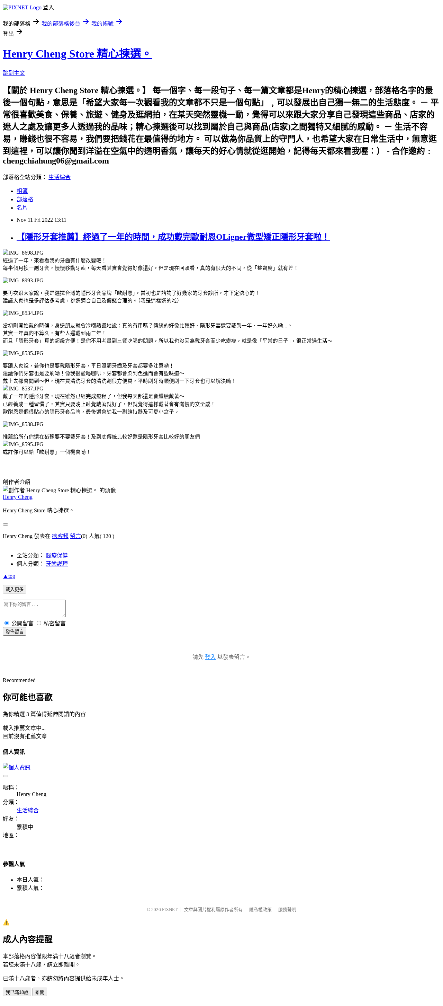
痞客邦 (60, 536)
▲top (9, 576)
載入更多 (15, 589)
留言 (75, 536)
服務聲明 (287, 909)
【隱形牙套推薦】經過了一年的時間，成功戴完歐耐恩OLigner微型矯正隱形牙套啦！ (173, 236)
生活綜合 (59, 177)
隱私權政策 (260, 909)
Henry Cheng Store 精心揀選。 (77, 53)
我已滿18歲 (17, 992)
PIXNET (170, 909)
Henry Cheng (18, 497)
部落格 (25, 199)
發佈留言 (15, 631)
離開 (39, 992)
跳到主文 (14, 73)
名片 (22, 208)
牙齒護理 (57, 564)
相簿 (22, 191)
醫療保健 (57, 555)
